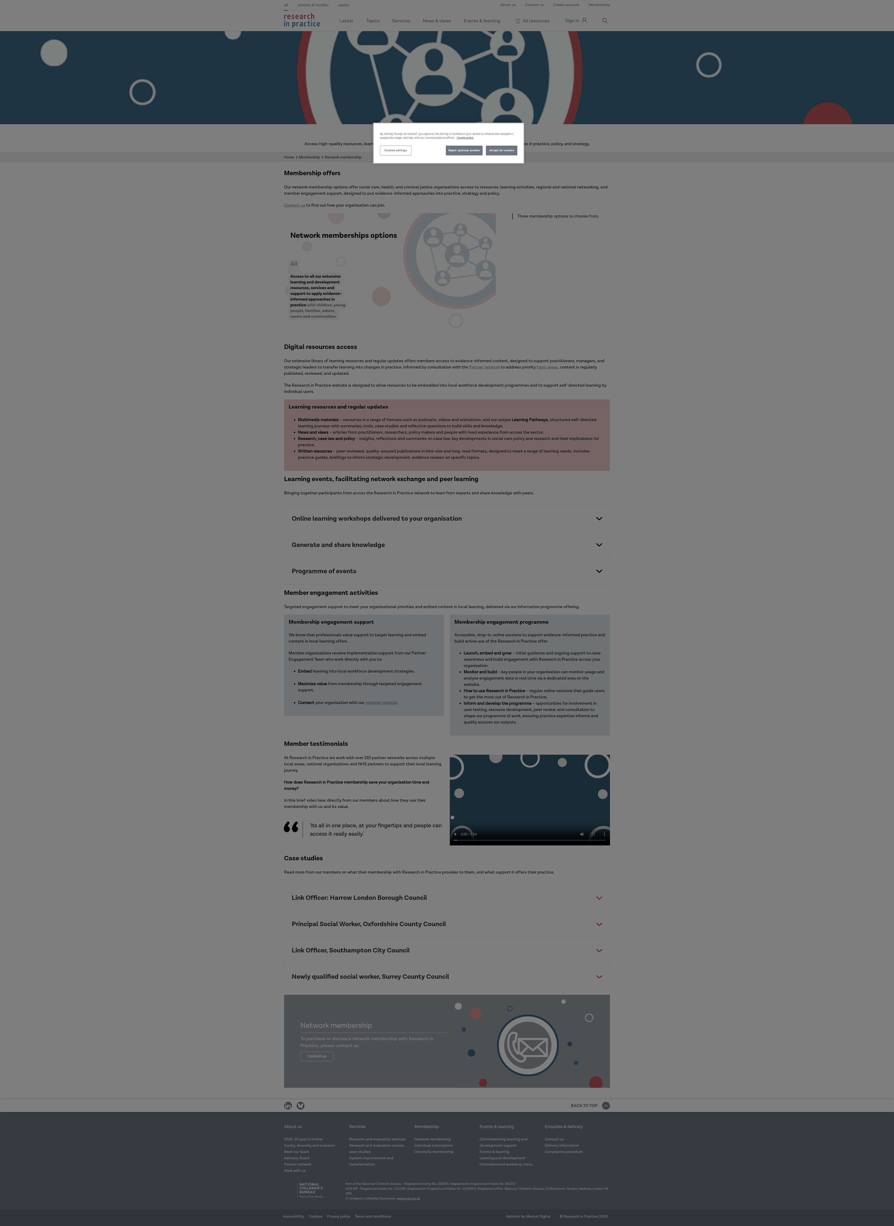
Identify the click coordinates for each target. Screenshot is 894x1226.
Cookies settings (395, 150)
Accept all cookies (501, 150)
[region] (448, 143)
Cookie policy (465, 138)
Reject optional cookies (464, 150)
